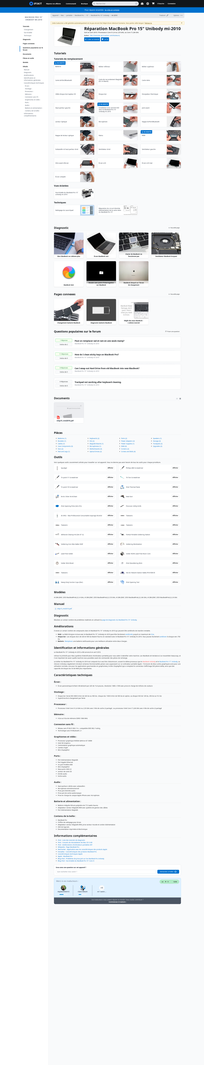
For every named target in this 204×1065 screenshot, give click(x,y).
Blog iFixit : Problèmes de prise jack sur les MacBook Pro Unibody (81, 859)
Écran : (27, 86)
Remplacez (69, 641)
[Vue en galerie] (180, 398)
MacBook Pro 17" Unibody (168, 662)
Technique (27, 35)
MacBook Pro (79, 15)
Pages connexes (29, 44)
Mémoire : (28, 94)
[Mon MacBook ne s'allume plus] (69, 244)
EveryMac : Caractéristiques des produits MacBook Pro (77, 852)
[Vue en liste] (177, 398)
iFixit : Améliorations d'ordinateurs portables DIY (75, 845)
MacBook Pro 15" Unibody (100, 15)
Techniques (60, 202)
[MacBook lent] (69, 272)
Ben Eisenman (95, 35)
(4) (124, 446)
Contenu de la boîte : (32, 111)
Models (25, 62)
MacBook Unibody (149, 662)
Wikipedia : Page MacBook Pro (68, 847)
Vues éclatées (61, 185)
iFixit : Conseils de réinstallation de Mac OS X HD (75, 842)
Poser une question (173, 331)
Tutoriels (26, 26)
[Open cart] (153, 3)
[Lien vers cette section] (53, 398)
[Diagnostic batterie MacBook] (101, 310)
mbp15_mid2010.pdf (64, 609)
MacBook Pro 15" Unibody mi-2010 (34, 18)
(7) (61, 444)
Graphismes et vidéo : (32, 100)
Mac (62, 15)
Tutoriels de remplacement (68, 58)
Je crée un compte (112, 10)
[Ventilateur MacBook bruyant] (166, 244)
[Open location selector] (148, 3)
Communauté (71, 4)
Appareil (55, 15)
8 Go (152, 634)
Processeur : (29, 91)
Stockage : (28, 89)
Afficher (110, 468)
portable (69, 15)
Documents (27, 54)
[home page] (35, 4)
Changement (28, 30)
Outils (58, 457)
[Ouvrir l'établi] (142, 3)
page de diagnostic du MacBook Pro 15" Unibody (119, 620)
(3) (65, 446)
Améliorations (29, 75)
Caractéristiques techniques (34, 83)
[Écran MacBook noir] (101, 244)
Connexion (172, 4)
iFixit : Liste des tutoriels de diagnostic (71, 840)
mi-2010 (114, 15)
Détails (25, 66)
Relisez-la (148, 23)
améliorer (163, 637)
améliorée (129, 634)
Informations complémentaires (30, 114)
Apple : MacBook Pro (65, 856)
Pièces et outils (28, 58)
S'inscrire (160, 4)
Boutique (84, 4)
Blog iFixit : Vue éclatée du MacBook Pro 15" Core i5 (76, 861)
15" (87, 15)
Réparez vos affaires (53, 4)
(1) (62, 438)
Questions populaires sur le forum (33, 49)
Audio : (27, 105)
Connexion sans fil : (32, 97)
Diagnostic (27, 39)
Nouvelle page (175, 228)
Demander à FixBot (166, 872)
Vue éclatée (28, 33)
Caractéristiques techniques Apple (70, 854)
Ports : (27, 102)
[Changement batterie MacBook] (69, 310)
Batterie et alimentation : (34, 108)
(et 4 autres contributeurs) (110, 35)
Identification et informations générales (32, 79)
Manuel (26, 70)
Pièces (58, 433)
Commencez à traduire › (117, 902)
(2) (60, 449)
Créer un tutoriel (93, 39)
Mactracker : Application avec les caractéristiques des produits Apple (82, 849)
